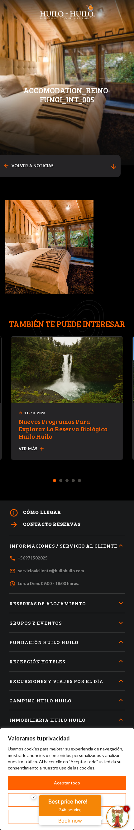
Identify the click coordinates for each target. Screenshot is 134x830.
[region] (67, 779)
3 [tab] (67, 481)
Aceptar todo (67, 782)
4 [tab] (73, 481)
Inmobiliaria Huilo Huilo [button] (47, 719)
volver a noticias (28, 166)
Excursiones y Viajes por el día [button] (56, 681)
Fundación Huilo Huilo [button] (44, 642)
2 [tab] (61, 481)
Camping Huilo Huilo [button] (40, 700)
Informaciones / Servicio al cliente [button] (63, 545)
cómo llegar (35, 512)
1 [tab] (54, 481)
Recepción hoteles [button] (37, 661)
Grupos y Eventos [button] (35, 622)
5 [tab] (79, 481)
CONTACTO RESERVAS (44, 524)
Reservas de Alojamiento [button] (47, 603)
